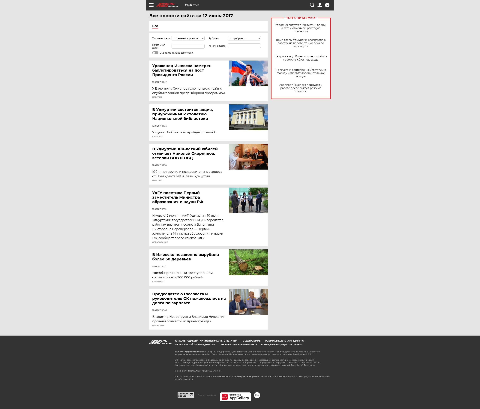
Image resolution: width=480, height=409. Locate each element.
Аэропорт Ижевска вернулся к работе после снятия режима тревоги (300, 88)
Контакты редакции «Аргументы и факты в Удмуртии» (206, 341)
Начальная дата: (158, 46)
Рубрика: (213, 38)
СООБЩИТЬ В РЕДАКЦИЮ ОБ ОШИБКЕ (281, 344)
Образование (160, 242)
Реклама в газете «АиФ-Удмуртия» (285, 341)
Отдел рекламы (252, 341)
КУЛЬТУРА (157, 137)
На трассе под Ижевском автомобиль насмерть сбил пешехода (300, 58)
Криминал (158, 282)
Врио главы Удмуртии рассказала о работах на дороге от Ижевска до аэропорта (301, 43)
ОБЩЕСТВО (158, 326)
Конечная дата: (217, 45)
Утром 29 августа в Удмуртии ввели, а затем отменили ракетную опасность (300, 28)
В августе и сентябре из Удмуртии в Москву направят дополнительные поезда (300, 73)
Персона (157, 97)
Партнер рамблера (207, 395)
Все (155, 26)
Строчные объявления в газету (238, 344)
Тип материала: (161, 38)
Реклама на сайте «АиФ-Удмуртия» (195, 344)
